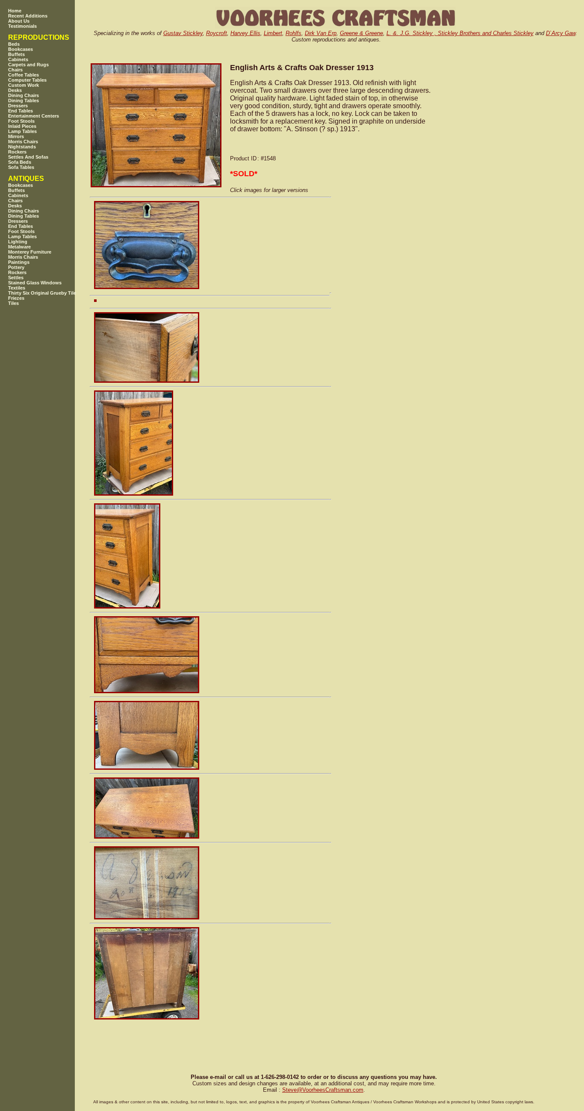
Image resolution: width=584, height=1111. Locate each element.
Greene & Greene (361, 33)
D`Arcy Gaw (560, 33)
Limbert (273, 33)
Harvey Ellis (245, 33)
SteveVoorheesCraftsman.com (322, 1090)
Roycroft (216, 33)
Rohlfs (293, 33)
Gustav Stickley (183, 33)
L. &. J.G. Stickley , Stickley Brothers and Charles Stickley (460, 33)
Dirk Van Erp (320, 33)
